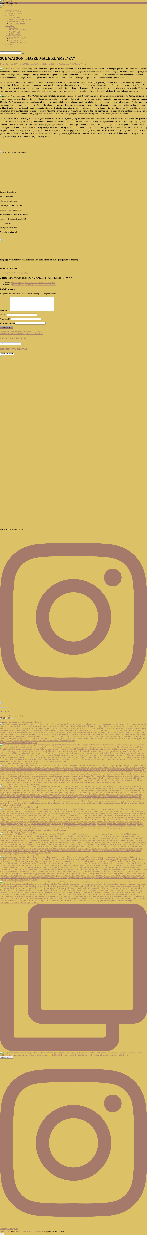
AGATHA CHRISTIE (13, 36)
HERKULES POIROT (17, 38)
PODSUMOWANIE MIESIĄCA (17, 42)
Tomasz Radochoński (8, 64)
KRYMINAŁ (10, 15)
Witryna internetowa (7, 323)
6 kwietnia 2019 (22, 64)
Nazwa (3, 315)
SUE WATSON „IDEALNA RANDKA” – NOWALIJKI (33, 283)
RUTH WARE (14, 34)
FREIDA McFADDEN (17, 30)
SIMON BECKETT (16, 21)
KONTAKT (9, 44)
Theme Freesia (26, 1231)
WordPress (37, 1231)
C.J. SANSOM (14, 17)
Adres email (5, 319)
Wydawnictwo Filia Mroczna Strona (72, 64)
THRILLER (9, 26)
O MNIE (8, 46)
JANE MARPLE (15, 40)
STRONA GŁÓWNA (13, 11)
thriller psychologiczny (51, 64)
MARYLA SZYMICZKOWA (20, 19)
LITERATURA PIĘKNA (14, 13)
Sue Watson (38, 64)
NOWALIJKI (5, 1231)
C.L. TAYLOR (14, 32)
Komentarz (4, 311)
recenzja (31, 64)
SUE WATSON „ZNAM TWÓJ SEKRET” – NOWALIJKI (34, 285)
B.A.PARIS (13, 28)
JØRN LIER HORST (17, 24)
